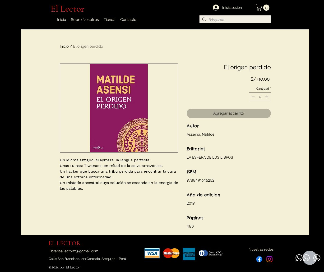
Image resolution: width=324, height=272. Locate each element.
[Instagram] (269, 259)
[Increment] (267, 97)
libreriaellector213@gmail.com (74, 251)
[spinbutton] (259, 97)
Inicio (64, 46)
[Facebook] (259, 259)
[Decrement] (252, 97)
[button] (263, 8)
